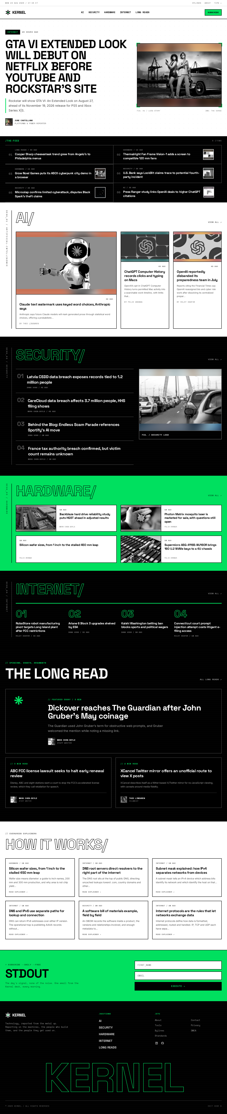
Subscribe (213, 12)
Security (94, 12)
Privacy (195, 1025)
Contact (195, 1020)
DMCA (193, 1030)
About (208, 3)
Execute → (178, 986)
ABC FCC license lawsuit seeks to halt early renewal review (57, 773)
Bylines (196, 3)
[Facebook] (162, 1043)
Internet (125, 12)
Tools (158, 1025)
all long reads (211, 679)
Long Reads (142, 12)
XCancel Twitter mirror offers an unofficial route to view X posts (166, 773)
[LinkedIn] (156, 1043)
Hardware (109, 12)
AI (82, 12)
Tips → (218, 3)
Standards (161, 1035)
